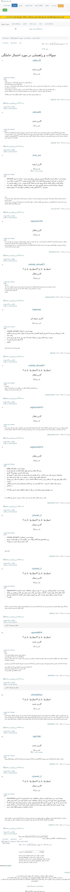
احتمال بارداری (36, 38)
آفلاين (4, 79)
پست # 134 (20, 828)
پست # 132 (20, 727)
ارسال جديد (5, 43)
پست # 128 (20, 506)
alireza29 (37, 111)
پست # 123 (20, 255)
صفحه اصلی (7, 5)
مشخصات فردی (49, 23)
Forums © (67, 872)
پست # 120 (20, 103)
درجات (40, 23)
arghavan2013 (36, 407)
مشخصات (12, 77)
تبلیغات (47, 5)
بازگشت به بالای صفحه (9, 106)
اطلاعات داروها (39, 5)
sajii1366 (37, 736)
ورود (5, 10)
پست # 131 (20, 679)
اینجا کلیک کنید (9, 17)
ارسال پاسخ (14, 43)
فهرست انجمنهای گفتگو (16, 38)
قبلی (50, 44)
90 (67, 44)
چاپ (20, 43)
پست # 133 (20, 767)
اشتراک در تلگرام (7, 108)
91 (42, 49)
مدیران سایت (32, 23)
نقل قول (15, 108)
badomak (37, 309)
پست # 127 (20, 438)
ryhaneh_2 (36, 515)
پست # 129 (20, 559)
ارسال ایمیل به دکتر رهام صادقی (35, 886)
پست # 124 (20, 300)
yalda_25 (37, 60)
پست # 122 (20, 212)
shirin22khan (36, 694)
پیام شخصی (6, 77)
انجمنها (14, 5)
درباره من (54, 5)
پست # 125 (20, 356)
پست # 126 (20, 398)
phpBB (8, 865)
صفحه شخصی (28, 5)
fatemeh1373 (37, 221)
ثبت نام (61, 6)
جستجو (20, 5)
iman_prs (37, 155)
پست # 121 (20, 146)
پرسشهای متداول (16, 23)
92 (44, 49)
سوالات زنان (27, 38)
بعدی (47, 49)
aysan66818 (36, 632)
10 (64, 44)
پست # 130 (20, 616)
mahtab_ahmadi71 (36, 264)
